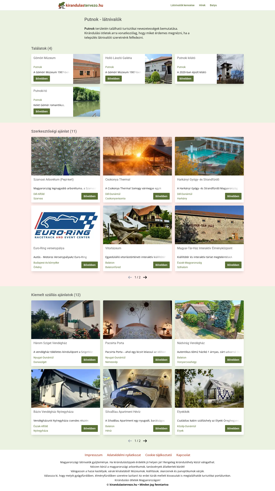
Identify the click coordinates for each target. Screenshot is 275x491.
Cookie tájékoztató (158, 455)
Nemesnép (111, 362)
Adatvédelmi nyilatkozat (124, 455)
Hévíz (108, 430)
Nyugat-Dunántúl (43, 357)
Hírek (202, 5)
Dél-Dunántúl (112, 193)
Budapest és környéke (46, 262)
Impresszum (94, 455)
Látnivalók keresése (183, 5)
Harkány (182, 198)
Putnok (37, 67)
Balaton (109, 262)
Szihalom (182, 267)
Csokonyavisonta (115, 198)
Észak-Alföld (40, 426)
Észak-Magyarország (189, 262)
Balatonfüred (113, 267)
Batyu (213, 5)
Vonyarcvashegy (187, 362)
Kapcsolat (183, 455)
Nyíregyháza (40, 430)
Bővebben (42, 78)
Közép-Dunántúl (186, 426)
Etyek (180, 430)
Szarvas (38, 198)
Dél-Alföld (39, 193)
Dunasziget (40, 362)
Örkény (37, 267)
